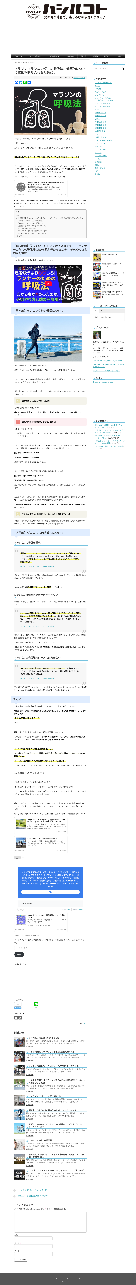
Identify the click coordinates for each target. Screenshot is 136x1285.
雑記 (119, 56)
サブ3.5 (97, 119)
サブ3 (97, 134)
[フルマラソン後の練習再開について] (19, 1144)
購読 (19, 954)
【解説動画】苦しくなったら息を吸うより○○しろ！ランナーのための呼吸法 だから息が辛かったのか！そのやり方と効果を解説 (50, 219)
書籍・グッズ (100, 168)
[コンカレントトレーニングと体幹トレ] (19, 1100)
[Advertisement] (68, 38)
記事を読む (29, 1046)
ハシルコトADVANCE (103, 83)
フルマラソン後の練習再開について (44, 1140)
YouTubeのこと (101, 92)
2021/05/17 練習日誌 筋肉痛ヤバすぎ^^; (33, 1196)
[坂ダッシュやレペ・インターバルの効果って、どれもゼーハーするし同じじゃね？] (19, 1128)
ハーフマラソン (101, 156)
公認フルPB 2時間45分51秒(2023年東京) (108, 360)
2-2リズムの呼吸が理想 (28, 228)
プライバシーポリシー (63, 1278)
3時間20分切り (100, 122)
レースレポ (99, 159)
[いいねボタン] (17, 857)
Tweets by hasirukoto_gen (103, 382)
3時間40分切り (100, 116)
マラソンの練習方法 (102, 103)
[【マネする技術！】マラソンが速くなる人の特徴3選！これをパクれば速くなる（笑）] (19, 1084)
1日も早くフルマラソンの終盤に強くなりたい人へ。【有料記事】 (57, 1170)
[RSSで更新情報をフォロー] (20, 1017)
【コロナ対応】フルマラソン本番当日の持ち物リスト (52, 1052)
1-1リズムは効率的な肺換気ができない (34, 231)
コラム (97, 86)
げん (69, 909)
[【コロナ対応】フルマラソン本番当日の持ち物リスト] (19, 1056)
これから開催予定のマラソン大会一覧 (32, 1190)
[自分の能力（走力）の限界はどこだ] (19, 1042)
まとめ (19, 236)
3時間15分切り (100, 125)
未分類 (97, 174)
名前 (17, 1235)
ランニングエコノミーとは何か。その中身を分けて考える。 (54, 1066)
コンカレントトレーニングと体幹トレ (45, 1096)
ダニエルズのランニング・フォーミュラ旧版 (37, 566)
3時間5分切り (100, 131)
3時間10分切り (100, 128)
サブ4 (97, 110)
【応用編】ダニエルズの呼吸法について (31, 226)
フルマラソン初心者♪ (35, 56)
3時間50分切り (100, 113)
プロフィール (18, 56)
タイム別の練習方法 (53, 56)
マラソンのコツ (69, 56)
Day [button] (96, 311)
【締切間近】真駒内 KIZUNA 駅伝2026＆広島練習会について (112, 294)
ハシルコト (70, 1281)
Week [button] (102, 311)
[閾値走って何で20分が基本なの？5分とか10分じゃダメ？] (19, 1114)
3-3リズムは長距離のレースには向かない (34, 233)
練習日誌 (95, 56)
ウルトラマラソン (101, 150)
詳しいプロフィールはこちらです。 (106, 371)
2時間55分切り (100, 137)
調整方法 (83, 56)
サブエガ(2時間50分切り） (105, 140)
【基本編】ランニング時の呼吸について (31, 223)
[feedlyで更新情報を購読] (16, 1017)
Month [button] (110, 311)
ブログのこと (100, 95)
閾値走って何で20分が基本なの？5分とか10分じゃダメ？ (53, 1110)
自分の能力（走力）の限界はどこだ (44, 1038)
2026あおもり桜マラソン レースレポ (109, 446)
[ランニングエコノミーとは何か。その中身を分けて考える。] (19, 1070)
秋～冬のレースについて (110, 254)
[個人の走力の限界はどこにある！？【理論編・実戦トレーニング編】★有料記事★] (19, 1159)
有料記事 (98, 89)
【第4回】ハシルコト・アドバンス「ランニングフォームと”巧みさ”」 (113, 285)
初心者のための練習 (105, 100)
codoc (81, 909)
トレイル (98, 153)
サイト (16, 1251)
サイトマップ (76, 1278)
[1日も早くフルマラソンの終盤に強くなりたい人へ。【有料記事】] (19, 1174)
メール (18, 1243)
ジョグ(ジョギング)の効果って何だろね (42, 838)
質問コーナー (108, 56)
